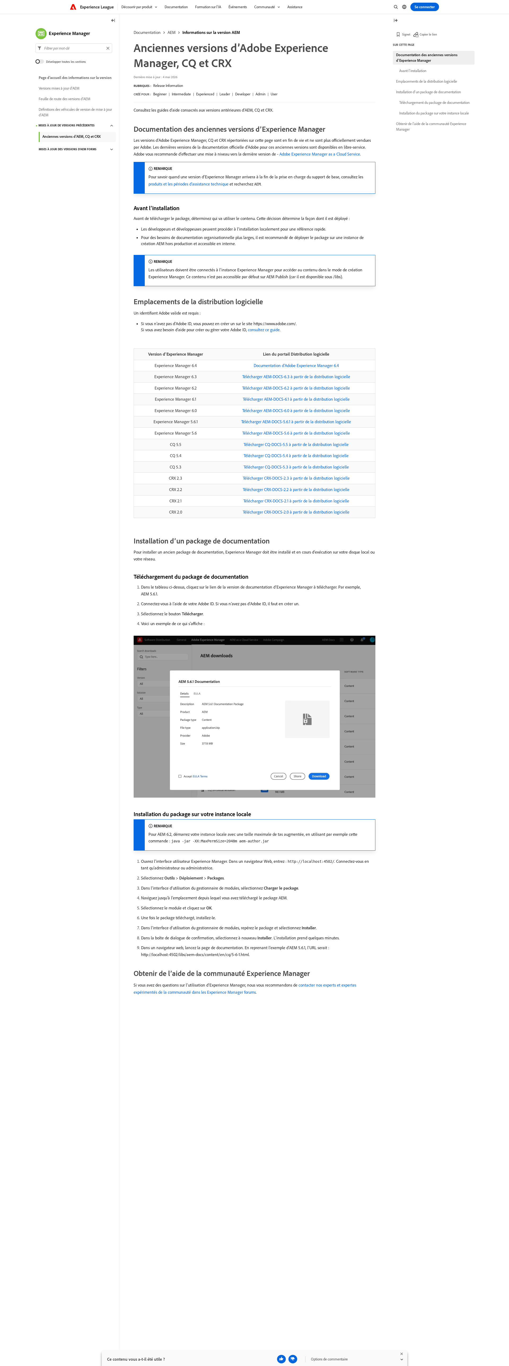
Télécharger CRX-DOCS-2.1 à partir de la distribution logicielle (296, 500)
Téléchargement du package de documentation (434, 102)
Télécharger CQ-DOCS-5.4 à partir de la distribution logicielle (296, 455)
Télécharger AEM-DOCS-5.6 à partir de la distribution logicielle (296, 433)
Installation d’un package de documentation (428, 92)
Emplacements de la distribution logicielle (426, 81)
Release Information (168, 85)
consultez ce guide (264, 329)
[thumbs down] (292, 1359)
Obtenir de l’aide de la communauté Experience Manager (431, 126)
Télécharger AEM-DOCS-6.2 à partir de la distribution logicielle (296, 388)
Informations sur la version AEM (211, 32)
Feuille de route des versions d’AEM (64, 99)
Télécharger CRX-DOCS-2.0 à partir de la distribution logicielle (296, 512)
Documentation (147, 32)
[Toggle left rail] (113, 21)
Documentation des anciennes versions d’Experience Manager (427, 57)
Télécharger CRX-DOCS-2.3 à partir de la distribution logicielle (296, 478)
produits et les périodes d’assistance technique (188, 184)
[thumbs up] (281, 1359)
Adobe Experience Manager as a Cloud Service (319, 154)
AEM (171, 32)
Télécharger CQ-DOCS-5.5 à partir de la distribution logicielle (296, 444)
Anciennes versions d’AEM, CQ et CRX (71, 136)
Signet (406, 34)
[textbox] (74, 48)
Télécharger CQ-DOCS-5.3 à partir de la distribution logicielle (296, 467)
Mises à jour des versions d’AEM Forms (67, 149)
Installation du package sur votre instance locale (434, 113)
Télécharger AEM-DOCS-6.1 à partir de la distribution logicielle (296, 399)
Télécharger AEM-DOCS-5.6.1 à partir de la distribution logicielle (296, 421)
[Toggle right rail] (395, 21)
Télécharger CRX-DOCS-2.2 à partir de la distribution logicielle (296, 489)
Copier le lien (428, 34)
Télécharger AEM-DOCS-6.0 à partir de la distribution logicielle (296, 410)
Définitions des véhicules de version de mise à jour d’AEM (75, 112)
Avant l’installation (412, 70)
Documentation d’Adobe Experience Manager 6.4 (296, 365)
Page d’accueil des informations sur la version (75, 78)
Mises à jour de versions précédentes (66, 125)
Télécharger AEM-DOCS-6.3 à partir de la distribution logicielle (296, 376)
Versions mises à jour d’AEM (59, 88)
